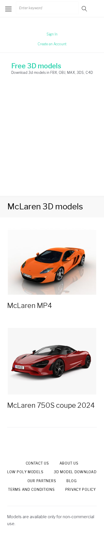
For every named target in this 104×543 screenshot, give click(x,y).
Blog (71, 481)
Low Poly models (25, 472)
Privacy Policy (80, 489)
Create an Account (52, 44)
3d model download (75, 472)
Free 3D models (36, 66)
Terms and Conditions (31, 489)
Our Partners (41, 481)
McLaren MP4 (29, 305)
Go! (85, 8)
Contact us (37, 463)
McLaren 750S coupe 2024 (51, 405)
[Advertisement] (52, 141)
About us (69, 463)
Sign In (52, 34)
